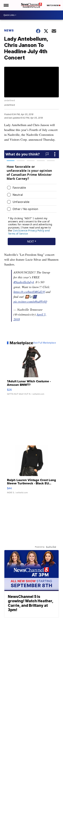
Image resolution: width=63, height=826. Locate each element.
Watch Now (53, 5)
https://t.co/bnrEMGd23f (29, 292)
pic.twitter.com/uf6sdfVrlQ (30, 301)
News (9, 30)
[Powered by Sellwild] (51, 547)
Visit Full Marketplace (44, 343)
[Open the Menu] (6, 5)
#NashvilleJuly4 (23, 282)
